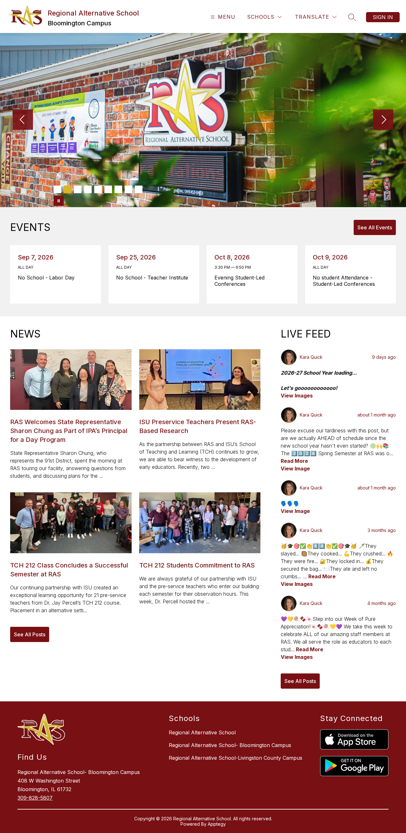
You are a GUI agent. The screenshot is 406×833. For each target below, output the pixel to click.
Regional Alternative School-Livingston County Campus (235, 758)
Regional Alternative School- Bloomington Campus (230, 745)
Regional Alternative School (202, 732)
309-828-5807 (35, 798)
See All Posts (29, 634)
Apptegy (217, 824)
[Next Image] (383, 120)
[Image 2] (67, 189)
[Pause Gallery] (59, 201)
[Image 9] (138, 189)
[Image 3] (78, 189)
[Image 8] (128, 189)
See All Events (374, 227)
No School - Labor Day (48, 277)
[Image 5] (98, 189)
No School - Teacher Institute (153, 277)
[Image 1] (57, 189)
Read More (294, 461)
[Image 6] (108, 189)
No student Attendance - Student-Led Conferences (345, 280)
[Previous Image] (23, 120)
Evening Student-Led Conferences (239, 280)
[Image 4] (88, 189)
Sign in (383, 17)
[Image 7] (118, 189)
